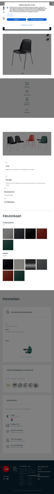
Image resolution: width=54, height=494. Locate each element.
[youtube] (7, 479)
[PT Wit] (8, 233)
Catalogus (27, 87)
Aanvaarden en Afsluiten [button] (37, 19)
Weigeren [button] (16, 19)
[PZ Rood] (41, 233)
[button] (22, 73)
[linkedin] (4, 479)
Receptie (30, 484)
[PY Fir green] (19, 233)
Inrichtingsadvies (31, 472)
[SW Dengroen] (19, 275)
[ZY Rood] (8, 275)
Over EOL (30, 469)
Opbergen (30, 481)
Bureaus (30, 478)
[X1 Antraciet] (41, 264)
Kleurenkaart (27, 95)
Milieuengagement (32, 470)
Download (27, 112)
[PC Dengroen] (8, 245)
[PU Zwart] (30, 233)
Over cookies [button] (10, 14)
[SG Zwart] (8, 264)
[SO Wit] (19, 264)
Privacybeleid (36, 490)
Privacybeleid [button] (10, 15)
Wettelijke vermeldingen (24, 490)
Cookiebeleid (31, 490)
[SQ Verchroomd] (30, 264)
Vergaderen (30, 483)
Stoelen (30, 479)
